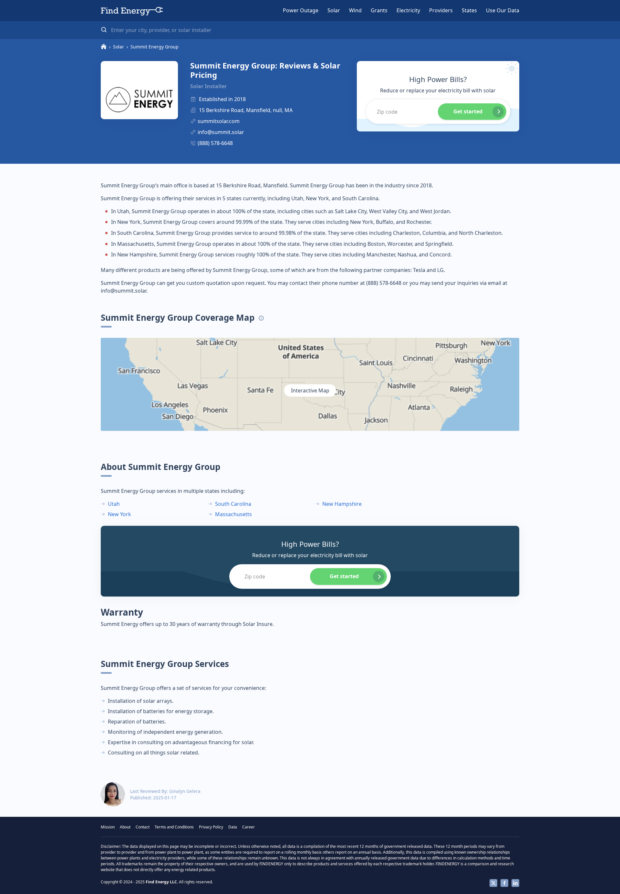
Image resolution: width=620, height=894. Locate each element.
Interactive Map (310, 390)
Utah (114, 503)
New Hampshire (342, 503)
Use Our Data (502, 10)
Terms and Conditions (174, 827)
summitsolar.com (219, 121)
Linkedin (515, 883)
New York (119, 514)
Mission (108, 827)
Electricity (408, 10)
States (469, 10)
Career (248, 827)
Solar (333, 10)
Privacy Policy (211, 827)
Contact (143, 827)
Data (232, 827)
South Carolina (233, 503)
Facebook (504, 883)
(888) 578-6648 (215, 143)
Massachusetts (233, 514)
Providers (441, 10)
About (125, 827)
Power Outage (300, 10)
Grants (379, 10)
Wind (355, 10)
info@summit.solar (221, 132)
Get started (467, 111)
